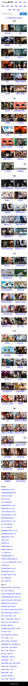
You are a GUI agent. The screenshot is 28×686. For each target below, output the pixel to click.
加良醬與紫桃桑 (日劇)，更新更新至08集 (10, 644)
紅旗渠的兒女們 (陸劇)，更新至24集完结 (10, 587)
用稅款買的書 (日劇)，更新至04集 (9, 603)
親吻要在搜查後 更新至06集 (7, 518)
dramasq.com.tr (14, 683)
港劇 (16, 6)
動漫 (18, 9)
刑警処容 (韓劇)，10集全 (7, 672)
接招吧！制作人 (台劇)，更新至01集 (9, 622)
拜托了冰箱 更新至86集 (6, 502)
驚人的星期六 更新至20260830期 (8, 574)
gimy (7, 17)
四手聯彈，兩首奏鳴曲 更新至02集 (9, 559)
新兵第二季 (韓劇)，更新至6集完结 (9, 641)
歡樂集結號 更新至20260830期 (8, 505)
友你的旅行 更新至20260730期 (8, 521)
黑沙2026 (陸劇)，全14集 (7, 638)
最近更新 (11, 17)
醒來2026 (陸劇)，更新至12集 (8, 650)
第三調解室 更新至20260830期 (8, 568)
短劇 (25, 6)
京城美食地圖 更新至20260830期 (8, 514)
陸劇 (20, 2)
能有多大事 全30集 (5, 499)
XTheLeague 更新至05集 (6, 527)
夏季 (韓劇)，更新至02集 (7, 625)
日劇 (7, 6)
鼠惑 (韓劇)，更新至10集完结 (8, 606)
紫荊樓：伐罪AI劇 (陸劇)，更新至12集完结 (11, 600)
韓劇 (3, 6)
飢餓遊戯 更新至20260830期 (7, 537)
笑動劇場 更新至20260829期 (7, 508)
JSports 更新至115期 (5, 552)
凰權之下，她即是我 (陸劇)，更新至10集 (10, 619)
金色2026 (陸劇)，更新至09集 (8, 679)
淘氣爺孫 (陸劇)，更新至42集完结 (9, 666)
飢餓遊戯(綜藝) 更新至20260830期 (9, 530)
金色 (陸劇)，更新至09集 (7, 675)
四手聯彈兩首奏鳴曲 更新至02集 (8, 492)
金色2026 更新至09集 (6, 577)
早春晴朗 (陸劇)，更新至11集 (8, 656)
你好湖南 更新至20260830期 (7, 571)
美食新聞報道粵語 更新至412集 (8, 533)
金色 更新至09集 (5, 565)
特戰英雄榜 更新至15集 (6, 546)
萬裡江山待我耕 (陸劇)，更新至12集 (9, 634)
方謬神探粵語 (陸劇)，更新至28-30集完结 (10, 628)
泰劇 (12, 6)
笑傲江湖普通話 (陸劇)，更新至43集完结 (10, 663)
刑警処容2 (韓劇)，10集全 (7, 669)
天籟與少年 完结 (5, 540)
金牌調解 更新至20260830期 (7, 489)
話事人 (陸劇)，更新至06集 (7, 590)
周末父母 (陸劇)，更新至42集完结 (9, 647)
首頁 (16, 2)
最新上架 (15, 17)
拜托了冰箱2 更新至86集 (6, 524)
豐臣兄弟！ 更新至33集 (6, 496)
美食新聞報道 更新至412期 (7, 555)
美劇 (20, 6)
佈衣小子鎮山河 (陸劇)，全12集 (8, 616)
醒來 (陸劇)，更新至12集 (7, 653)
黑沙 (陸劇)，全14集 (6, 631)
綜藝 (14, 9)
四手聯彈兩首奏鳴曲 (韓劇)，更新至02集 (10, 597)
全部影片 (20, 17)
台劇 (24, 2)
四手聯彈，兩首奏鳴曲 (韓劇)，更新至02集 (11, 593)
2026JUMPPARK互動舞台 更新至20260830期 (11, 562)
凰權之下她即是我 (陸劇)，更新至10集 (10, 612)
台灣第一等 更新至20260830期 (8, 511)
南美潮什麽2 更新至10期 (6, 549)
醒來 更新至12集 (5, 543)
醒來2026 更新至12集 (6, 581)
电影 (10, 9)
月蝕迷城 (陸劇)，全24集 (7, 660)
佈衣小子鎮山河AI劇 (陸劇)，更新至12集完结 (11, 609)
